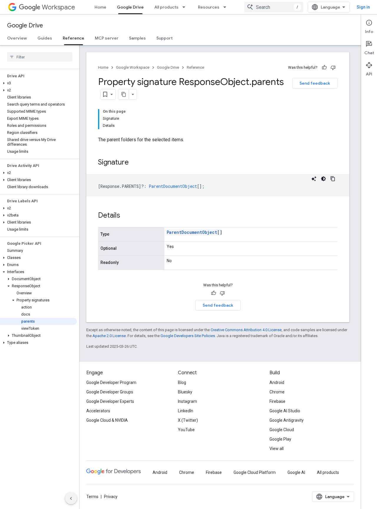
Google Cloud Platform (255, 472)
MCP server (106, 38)
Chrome (277, 392)
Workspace (58, 7)
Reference (73, 38)
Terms (92, 496)
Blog (182, 382)
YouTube (186, 429)
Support (164, 38)
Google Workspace (132, 67)
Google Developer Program (111, 382)
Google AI (296, 472)
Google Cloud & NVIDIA (107, 420)
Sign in (363, 7)
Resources (208, 7)
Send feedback (315, 83)
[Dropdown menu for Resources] (226, 7)
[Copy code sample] (333, 178)
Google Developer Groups (109, 392)
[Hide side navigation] (71, 498)
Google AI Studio (284, 410)
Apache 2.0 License (109, 336)
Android (276, 382)
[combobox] (273, 7)
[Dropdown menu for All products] (185, 7)
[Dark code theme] (323, 178)
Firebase (277, 401)
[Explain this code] (314, 178)
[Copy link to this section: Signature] (134, 162)
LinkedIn (185, 410)
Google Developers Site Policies (188, 336)
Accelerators (98, 410)
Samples (137, 38)
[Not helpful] (333, 67)
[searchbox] (39, 57)
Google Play (280, 439)
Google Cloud (281, 429)
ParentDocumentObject (192, 232)
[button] (38, 83)
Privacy (111, 496)
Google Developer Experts (110, 401)
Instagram (187, 401)
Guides (44, 38)
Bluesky (185, 392)
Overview (17, 38)
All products (166, 7)
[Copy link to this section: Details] (126, 215)
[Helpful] (324, 67)
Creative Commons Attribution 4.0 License (246, 330)
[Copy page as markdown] (123, 94)
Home (100, 7)
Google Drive (130, 7)
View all (276, 448)
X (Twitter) (188, 420)
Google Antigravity (286, 420)
